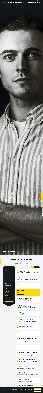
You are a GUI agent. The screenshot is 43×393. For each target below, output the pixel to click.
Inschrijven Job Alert (9, 301)
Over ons (24, 2)
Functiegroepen (17, 2)
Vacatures (7, 2)
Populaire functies (6, 295)
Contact (38, 2)
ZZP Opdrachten (28, 2)
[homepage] (4, 2)
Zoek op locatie (5, 271)
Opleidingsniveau (6, 291)
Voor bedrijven (12, 2)
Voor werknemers (33, 2)
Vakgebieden (20, 2)
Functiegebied (6, 281)
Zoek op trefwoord (6, 269)
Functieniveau (6, 287)
